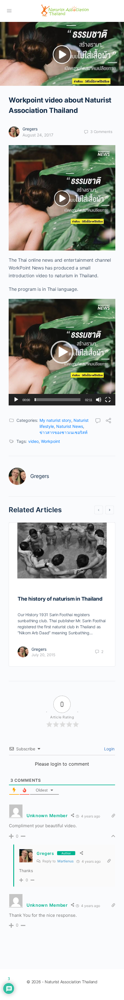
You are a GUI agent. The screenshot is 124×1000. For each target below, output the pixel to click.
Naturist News (69, 426)
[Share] (108, 421)
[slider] (57, 399)
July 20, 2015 (43, 654)
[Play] (16, 400)
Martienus (65, 861)
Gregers (29, 128)
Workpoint (50, 441)
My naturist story (55, 420)
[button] (62, 352)
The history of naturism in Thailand (60, 599)
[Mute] (99, 400)
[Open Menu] (9, 10)
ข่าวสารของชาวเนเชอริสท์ (63, 432)
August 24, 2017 (37, 134)
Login (108, 748)
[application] (62, 352)
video (33, 441)
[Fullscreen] (108, 400)
